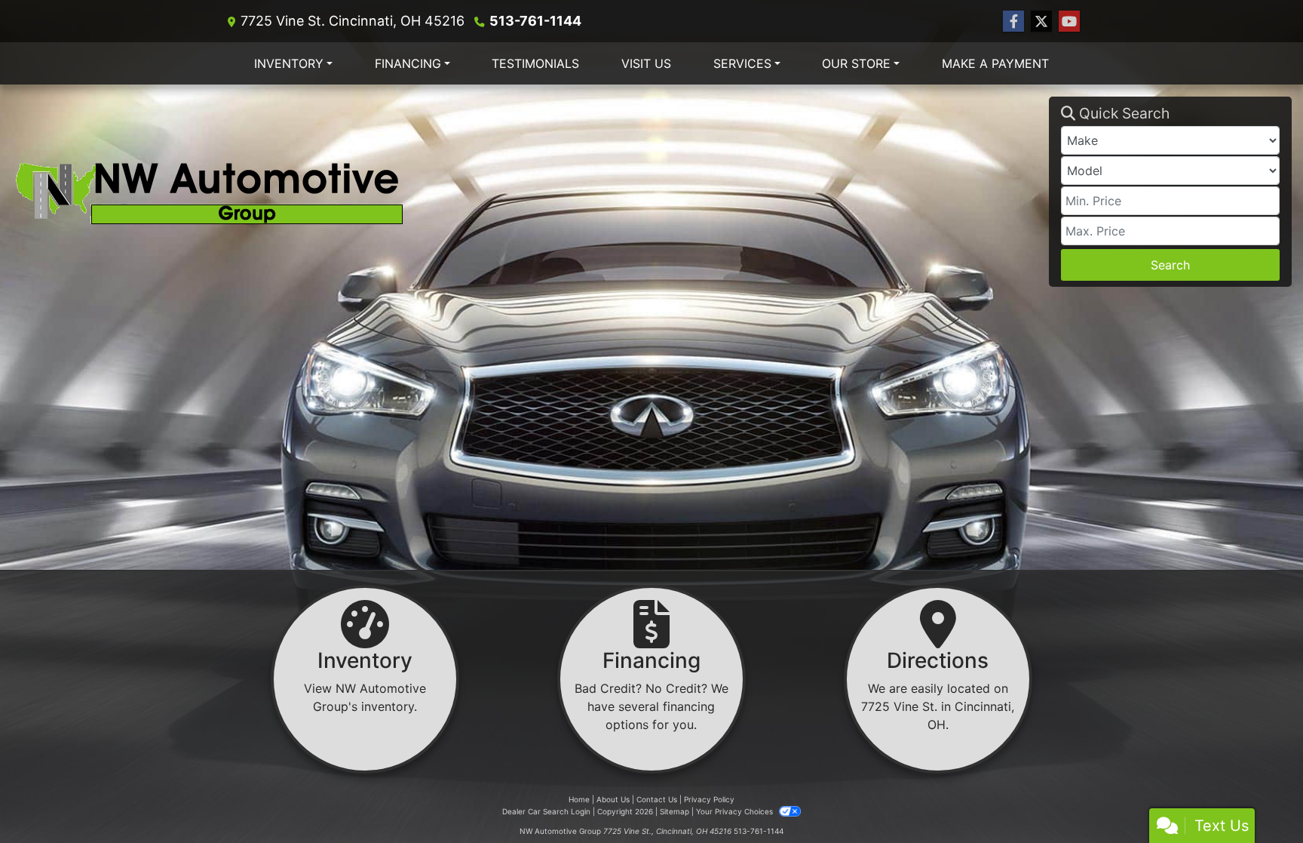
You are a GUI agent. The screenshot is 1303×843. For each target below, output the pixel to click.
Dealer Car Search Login (546, 811)
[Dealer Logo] (530, 191)
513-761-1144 (535, 21)
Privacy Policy (709, 799)
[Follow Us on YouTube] (1069, 21)
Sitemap (674, 811)
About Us (613, 799)
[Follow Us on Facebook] (1013, 21)
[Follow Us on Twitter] (1041, 21)
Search (1170, 264)
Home (579, 799)
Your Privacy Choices (735, 811)
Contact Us (656, 799)
